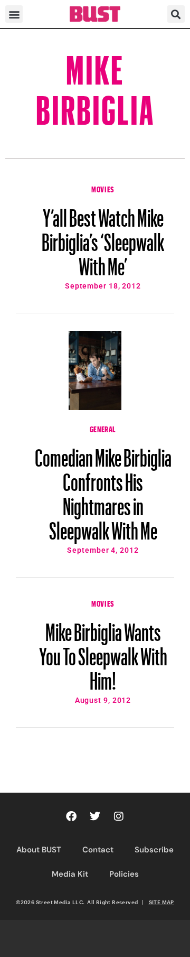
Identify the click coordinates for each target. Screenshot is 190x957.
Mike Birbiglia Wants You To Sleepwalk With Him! (103, 651)
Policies (124, 874)
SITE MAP (161, 902)
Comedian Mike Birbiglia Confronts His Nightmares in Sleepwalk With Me (103, 489)
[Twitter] (95, 816)
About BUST (38, 849)
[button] (14, 14)
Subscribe (154, 849)
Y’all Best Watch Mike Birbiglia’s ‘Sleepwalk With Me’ (103, 237)
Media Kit (70, 874)
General (103, 428)
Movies (103, 188)
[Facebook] (71, 816)
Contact (97, 849)
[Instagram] (118, 816)
